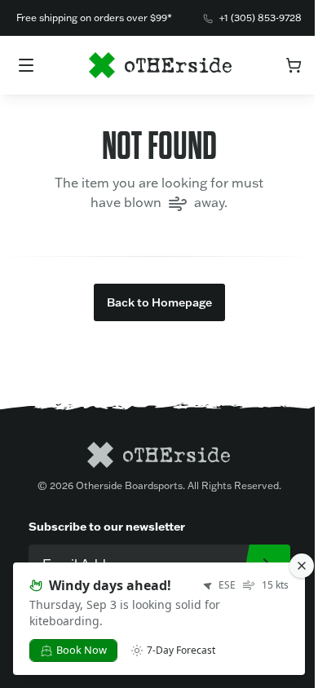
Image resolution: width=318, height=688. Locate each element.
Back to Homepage (159, 302)
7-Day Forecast (181, 650)
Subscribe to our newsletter (107, 526)
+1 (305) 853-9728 (260, 17)
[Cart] (293, 65)
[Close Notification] (302, 566)
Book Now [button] (81, 649)
